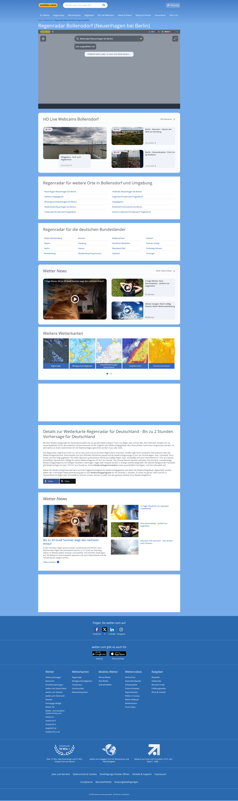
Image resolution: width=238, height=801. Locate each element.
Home (40, 20)
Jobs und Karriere (61, 774)
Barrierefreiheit (103, 781)
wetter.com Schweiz (53, 692)
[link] (44, 15)
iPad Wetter (103, 681)
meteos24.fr (50, 720)
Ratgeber (157, 672)
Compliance (86, 781)
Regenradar (77, 677)
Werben (48, 699)
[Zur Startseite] (48, 5)
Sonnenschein (78, 688)
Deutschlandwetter (133, 681)
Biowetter (156, 677)
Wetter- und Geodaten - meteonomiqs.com (55, 711)
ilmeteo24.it (50, 724)
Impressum (160, 774)
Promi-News (130, 707)
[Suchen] (103, 5)
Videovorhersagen (53, 677)
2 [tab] (111, 373)
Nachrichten (130, 677)
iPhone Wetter (105, 677)
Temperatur (77, 684)
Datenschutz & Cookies (85, 774)
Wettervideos (133, 672)
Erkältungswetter (159, 688)
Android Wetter (105, 684)
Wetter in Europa (132, 696)
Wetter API (50, 707)
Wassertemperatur (80, 692)
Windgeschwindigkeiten (82, 681)
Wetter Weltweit (132, 699)
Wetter (49, 672)
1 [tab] (107, 373)
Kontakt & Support (141, 774)
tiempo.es (49, 717)
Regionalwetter (131, 692)
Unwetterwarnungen (54, 684)
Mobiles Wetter (108, 672)
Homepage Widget (53, 703)
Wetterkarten (48, 20)
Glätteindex (156, 681)
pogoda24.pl (50, 728)
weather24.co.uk (52, 732)
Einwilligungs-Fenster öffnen (114, 774)
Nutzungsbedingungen (126, 781)
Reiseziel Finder (158, 684)
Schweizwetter (131, 684)
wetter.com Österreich (55, 696)
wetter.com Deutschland (55, 688)
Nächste (172, 351)
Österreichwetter (132, 688)
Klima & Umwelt (158, 692)
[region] (109, 69)
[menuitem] (44, 15)
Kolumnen (49, 681)
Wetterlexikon (131, 703)
